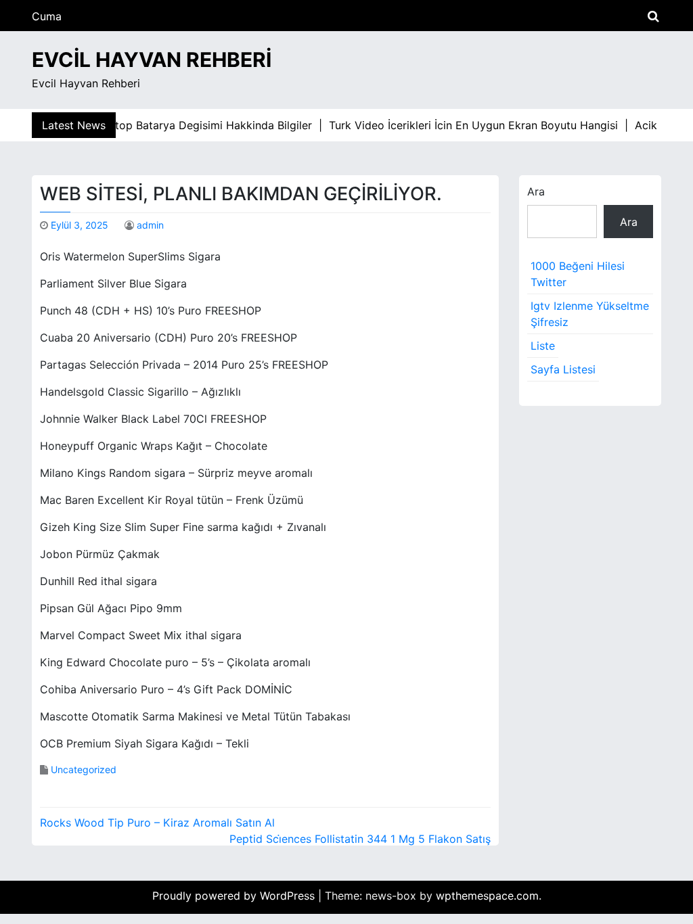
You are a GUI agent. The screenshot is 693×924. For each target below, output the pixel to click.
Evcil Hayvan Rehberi (151, 59)
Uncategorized (83, 769)
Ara (536, 191)
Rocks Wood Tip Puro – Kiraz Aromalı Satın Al (157, 822)
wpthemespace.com (487, 895)
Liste (543, 345)
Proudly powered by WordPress (235, 895)
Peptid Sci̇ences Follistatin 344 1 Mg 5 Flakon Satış (360, 839)
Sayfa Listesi (563, 369)
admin (150, 225)
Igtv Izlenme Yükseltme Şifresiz (590, 314)
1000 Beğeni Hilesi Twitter (578, 274)
